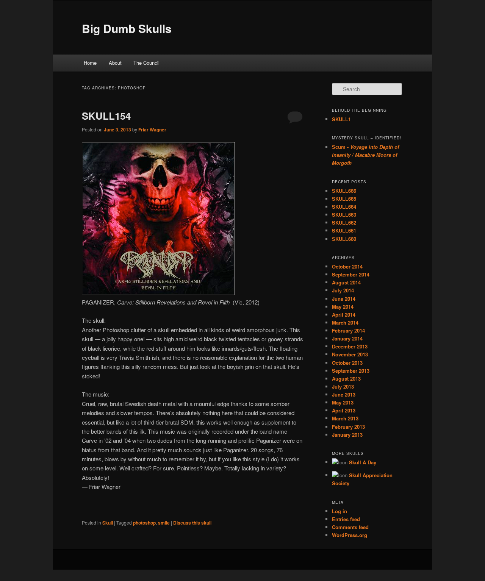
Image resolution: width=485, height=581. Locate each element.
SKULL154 (106, 116)
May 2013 (343, 402)
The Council (146, 62)
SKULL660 (344, 238)
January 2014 (347, 338)
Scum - (365, 154)
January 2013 (347, 434)
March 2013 (345, 418)
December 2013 (350, 346)
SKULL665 (344, 198)
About (115, 62)
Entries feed (346, 519)
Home (90, 62)
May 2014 (343, 306)
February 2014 (348, 330)
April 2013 (343, 410)
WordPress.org (349, 535)
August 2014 (346, 282)
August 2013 (346, 378)
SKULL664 (344, 206)
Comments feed (350, 527)
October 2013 (347, 362)
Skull (107, 522)
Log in (339, 511)
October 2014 (347, 266)
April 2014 (343, 314)
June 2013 (343, 394)
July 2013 (343, 386)
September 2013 (350, 370)
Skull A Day (362, 462)
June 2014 (343, 298)
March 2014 (345, 322)
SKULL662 (344, 222)
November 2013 (350, 354)
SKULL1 (341, 119)
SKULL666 (344, 190)
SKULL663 (344, 214)
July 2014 (343, 290)
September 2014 (350, 274)
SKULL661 (344, 230)
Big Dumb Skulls (127, 28)
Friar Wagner (152, 129)
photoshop (144, 522)
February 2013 (348, 426)
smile (164, 522)
